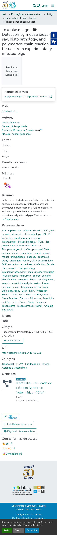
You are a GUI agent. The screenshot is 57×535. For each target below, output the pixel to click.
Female (6, 294)
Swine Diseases (37, 302)
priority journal (46, 279)
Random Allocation (30, 298)
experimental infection (33, 264)
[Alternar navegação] (52, 6)
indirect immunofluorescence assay (21, 238)
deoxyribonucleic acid (30, 230)
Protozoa (37, 245)
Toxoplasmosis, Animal (30, 306)
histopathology (27, 268)
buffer (27, 249)
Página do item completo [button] (20, 431)
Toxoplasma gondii (12, 249)
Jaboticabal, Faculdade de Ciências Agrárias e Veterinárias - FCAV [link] (34, 388)
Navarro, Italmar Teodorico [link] (16, 134)
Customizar (32, 530)
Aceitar (7, 530)
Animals (43, 287)
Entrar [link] (45, 6)
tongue (16, 287)
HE (52, 230)
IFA (45, 234)
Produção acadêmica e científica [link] (27, 14)
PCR (40, 242)
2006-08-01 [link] (9, 111)
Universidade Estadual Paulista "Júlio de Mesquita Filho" (28, 507)
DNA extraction (11, 264)
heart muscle (10, 268)
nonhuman (26, 275)
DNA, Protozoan (38, 291)
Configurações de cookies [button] (28, 514)
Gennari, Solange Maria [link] (14, 126)
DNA (46, 230)
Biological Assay (11, 291)
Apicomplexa (9, 230)
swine (37, 283)
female (50, 264)
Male (15, 294)
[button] (12, 5)
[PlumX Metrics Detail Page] (7, 186)
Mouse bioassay (27, 242)
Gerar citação (13, 340)
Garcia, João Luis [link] (11, 122)
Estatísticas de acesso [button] (19, 424)
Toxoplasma (9, 306)
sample (6, 283)
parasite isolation (27, 279)
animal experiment (31, 253)
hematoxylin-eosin (12, 234)
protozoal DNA (41, 249)
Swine (23, 302)
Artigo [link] (50, 14)
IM (50, 234)
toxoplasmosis (29, 287)
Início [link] (4, 14)
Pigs (47, 242)
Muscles (31, 294)
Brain (25, 291)
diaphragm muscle (20, 260)
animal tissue (18, 257)
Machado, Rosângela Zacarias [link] (18, 130)
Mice (22, 294)
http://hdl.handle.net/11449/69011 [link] (21, 353)
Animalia (49, 306)
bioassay (32, 257)
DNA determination (42, 260)
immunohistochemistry (14, 272)
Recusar (18, 530)
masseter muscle (44, 272)
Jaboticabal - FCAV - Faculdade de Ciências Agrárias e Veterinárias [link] (21, 18)
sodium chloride (11, 253)
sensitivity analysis (22, 283)
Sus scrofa (7, 309)
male (31, 272)
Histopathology (33, 234)
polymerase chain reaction (16, 245)
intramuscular (9, 242)
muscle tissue (11, 275)
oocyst (37, 275)
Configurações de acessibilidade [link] (28, 518)
